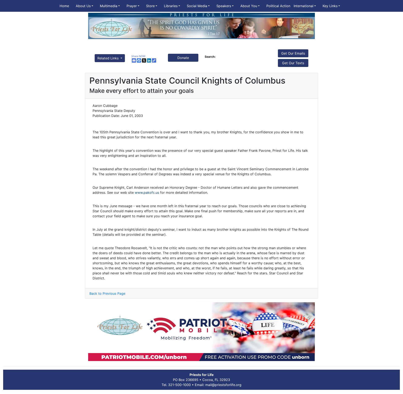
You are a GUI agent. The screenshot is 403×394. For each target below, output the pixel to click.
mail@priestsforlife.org (223, 385)
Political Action (278, 6)
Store (150, 6)
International (303, 6)
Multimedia (108, 6)
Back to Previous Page (107, 293)
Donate (183, 58)
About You (248, 6)
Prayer (132, 6)
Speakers (223, 6)
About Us (83, 6)
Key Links (330, 6)
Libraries (171, 6)
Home (64, 6)
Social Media (197, 6)
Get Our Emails (293, 53)
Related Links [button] (108, 58)
